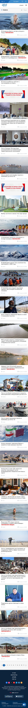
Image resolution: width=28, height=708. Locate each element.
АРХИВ (14, 677)
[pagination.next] (25, 665)
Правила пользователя (5, 703)
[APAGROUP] (14, 692)
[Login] (25, 1)
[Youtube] (14, 683)
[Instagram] (9, 683)
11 (23, 665)
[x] (11, 683)
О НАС (14, 673)
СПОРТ (21, 5)
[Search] (22, 1)
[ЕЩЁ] (26, 5)
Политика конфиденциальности (18, 703)
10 (21, 665)
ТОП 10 (14, 679)
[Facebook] (7, 683)
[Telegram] (16, 683)
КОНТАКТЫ (14, 675)
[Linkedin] (19, 683)
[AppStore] (19, 696)
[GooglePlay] (9, 696)
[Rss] (21, 683)
